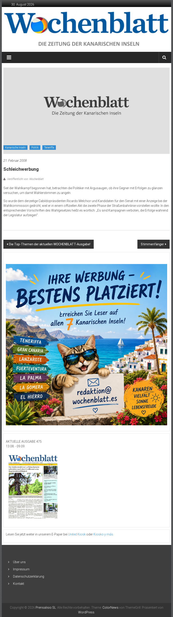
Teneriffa (49, 147)
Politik (35, 147)
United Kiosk (77, 534)
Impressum (21, 569)
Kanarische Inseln (15, 147)
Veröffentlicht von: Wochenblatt (25, 179)
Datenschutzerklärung (28, 576)
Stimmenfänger (152, 244)
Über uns (19, 562)
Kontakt (18, 583)
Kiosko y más (103, 534)
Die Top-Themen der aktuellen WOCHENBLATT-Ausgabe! (49, 244)
